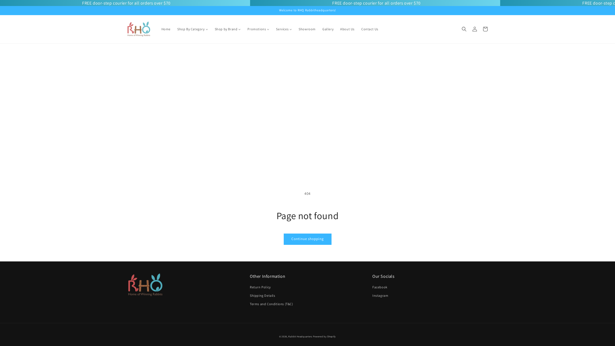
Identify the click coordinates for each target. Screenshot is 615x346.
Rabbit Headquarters (300, 336)
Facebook (379, 287)
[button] (464, 29)
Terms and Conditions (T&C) (271, 304)
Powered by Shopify (324, 336)
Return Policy (260, 287)
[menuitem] (166, 29)
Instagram (380, 295)
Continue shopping (307, 238)
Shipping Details (262, 295)
